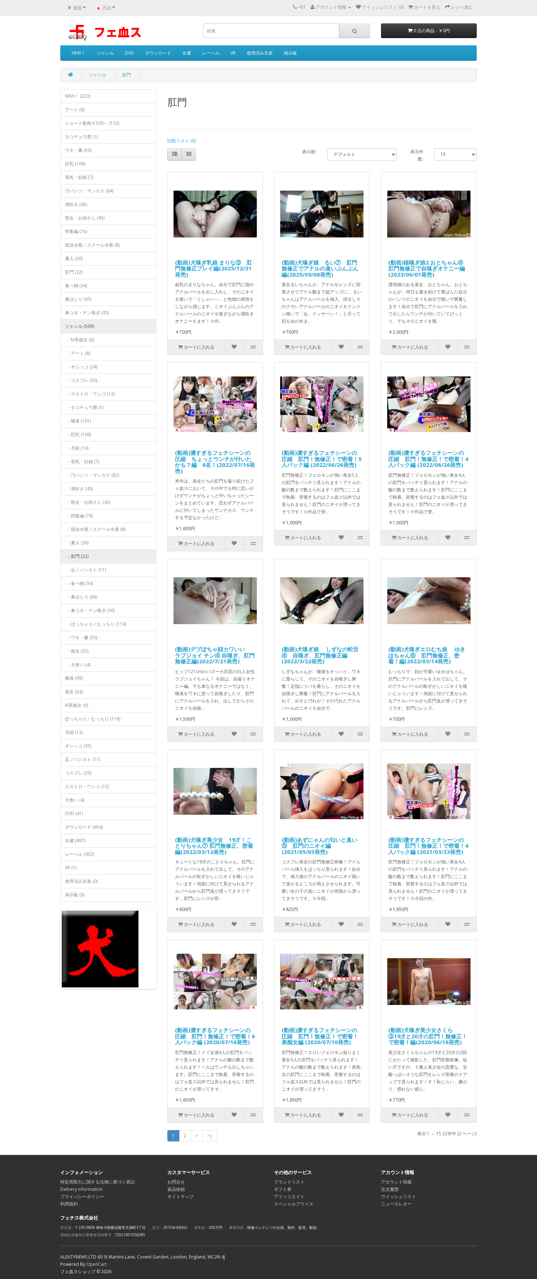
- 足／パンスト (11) (85, 570)
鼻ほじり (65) (78, 299)
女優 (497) (75, 840)
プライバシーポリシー (82, 1196)
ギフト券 (283, 1189)
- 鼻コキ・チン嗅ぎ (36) (90, 610)
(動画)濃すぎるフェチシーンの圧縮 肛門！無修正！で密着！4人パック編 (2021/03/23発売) (428, 845)
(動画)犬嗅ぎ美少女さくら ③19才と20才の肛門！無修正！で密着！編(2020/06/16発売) (427, 1036)
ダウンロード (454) (84, 827)
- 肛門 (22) (76, 556)
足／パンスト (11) (82, 759)
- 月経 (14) (76, 448)
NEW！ (78, 53)
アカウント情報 (396, 1182)
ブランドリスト (289, 1182)
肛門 (126, 75)
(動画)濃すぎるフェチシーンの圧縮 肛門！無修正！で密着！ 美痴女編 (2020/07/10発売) (320, 1036)
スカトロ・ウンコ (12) (87, 786)
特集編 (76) (76, 231)
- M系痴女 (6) (79, 340)
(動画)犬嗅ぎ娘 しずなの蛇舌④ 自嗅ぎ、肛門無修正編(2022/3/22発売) (320, 655)
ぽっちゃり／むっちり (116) (92, 719)
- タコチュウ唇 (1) (84, 407)
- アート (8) (77, 353)
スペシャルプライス (293, 1204)
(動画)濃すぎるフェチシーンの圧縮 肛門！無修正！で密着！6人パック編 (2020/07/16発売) (215, 1036)
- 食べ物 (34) (79, 583)
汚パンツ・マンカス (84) (89, 191)
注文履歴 (390, 1189)
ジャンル (105, 53)
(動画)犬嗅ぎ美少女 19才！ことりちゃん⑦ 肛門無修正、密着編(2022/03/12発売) (214, 845)
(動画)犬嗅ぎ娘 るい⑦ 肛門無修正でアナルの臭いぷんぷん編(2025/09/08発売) (320, 268)
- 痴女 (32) (76, 651)
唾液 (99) (74, 678)
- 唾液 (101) (78, 421)
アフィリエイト (289, 1196)
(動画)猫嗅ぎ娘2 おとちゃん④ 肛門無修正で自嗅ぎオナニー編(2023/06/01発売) (428, 268)
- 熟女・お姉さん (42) (87, 502)
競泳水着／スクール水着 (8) (92, 245)
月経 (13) (74, 732)
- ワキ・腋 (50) (81, 637)
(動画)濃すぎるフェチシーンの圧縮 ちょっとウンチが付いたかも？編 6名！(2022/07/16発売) (215, 462)
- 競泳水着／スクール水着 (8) (95, 529)
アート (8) (74, 109)
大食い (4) (74, 800)
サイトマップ (180, 1196)
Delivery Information (81, 1189)
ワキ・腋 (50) (78, 150)
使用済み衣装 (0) (81, 881)
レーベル (211, 53)
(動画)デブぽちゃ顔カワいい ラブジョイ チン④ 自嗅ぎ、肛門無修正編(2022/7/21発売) (215, 655)
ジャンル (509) (79, 326)
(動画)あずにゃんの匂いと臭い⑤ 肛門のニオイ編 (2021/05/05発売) (319, 845)
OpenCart (96, 1264)
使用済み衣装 (260, 53)
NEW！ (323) (77, 96)
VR (233, 53)
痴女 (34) (74, 692)
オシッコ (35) (78, 746)
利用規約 (69, 1204)
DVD (129, 53)
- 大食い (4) (77, 664)
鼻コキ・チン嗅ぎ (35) (87, 313)
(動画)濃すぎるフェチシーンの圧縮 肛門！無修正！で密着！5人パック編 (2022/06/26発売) (322, 458)
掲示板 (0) (74, 895)
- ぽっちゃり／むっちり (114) (95, 624)
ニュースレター (396, 1204)
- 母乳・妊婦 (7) (82, 461)
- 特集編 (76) (79, 516)
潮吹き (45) (76, 204)
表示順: (309, 152)
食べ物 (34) (76, 285)
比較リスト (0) (181, 141)
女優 (186, 53)
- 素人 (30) (76, 543)
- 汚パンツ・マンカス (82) (92, 475)
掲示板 (290, 53)
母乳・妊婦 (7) (79, 177)
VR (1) (70, 867)
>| (209, 1136)
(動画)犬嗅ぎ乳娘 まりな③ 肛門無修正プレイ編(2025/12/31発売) (213, 268)
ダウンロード (158, 53)
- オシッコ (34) (81, 367)
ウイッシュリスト (398, 1196)
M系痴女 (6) (76, 705)
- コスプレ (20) (81, 380)
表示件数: (416, 155)
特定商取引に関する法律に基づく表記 (97, 1182)
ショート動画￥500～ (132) (92, 123)
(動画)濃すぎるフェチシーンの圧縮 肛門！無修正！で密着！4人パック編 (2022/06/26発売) (428, 458)
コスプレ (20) (78, 773)
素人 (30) (74, 258)
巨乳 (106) (75, 164)
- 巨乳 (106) (78, 434)
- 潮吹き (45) (79, 488)
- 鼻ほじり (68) (81, 597)
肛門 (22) (74, 272)
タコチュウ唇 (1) (81, 137)
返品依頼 (176, 1189)
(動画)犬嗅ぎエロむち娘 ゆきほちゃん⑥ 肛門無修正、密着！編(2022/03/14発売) (426, 655)
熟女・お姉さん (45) (84, 218)
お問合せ (176, 1182)
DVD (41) (74, 813)
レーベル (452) (79, 854)
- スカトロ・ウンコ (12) (90, 394)
